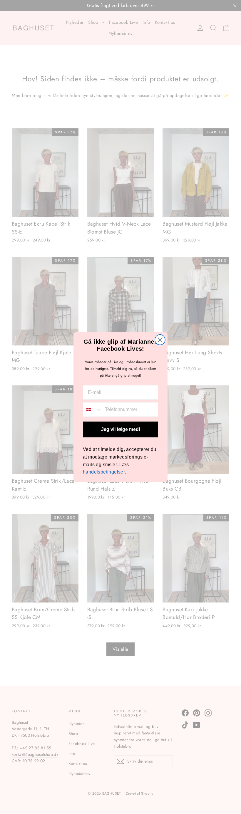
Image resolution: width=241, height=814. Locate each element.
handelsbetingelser (104, 471)
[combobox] (92, 409)
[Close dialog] (160, 340)
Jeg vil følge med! (120, 429)
